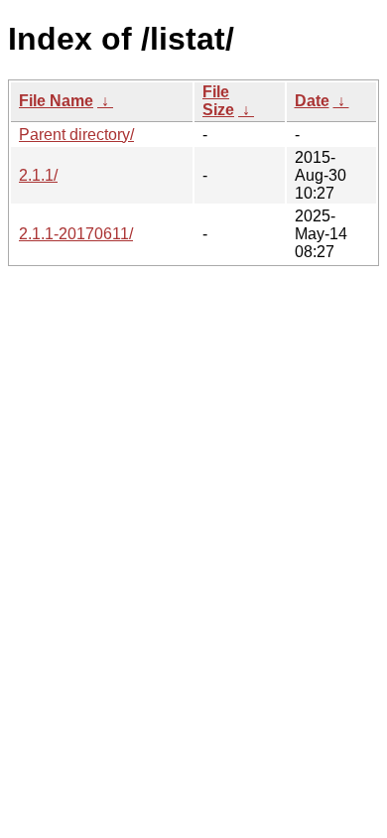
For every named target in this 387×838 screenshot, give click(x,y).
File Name (56, 100)
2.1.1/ (38, 175)
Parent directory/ (76, 134)
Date (312, 100)
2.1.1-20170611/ (76, 233)
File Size (218, 100)
